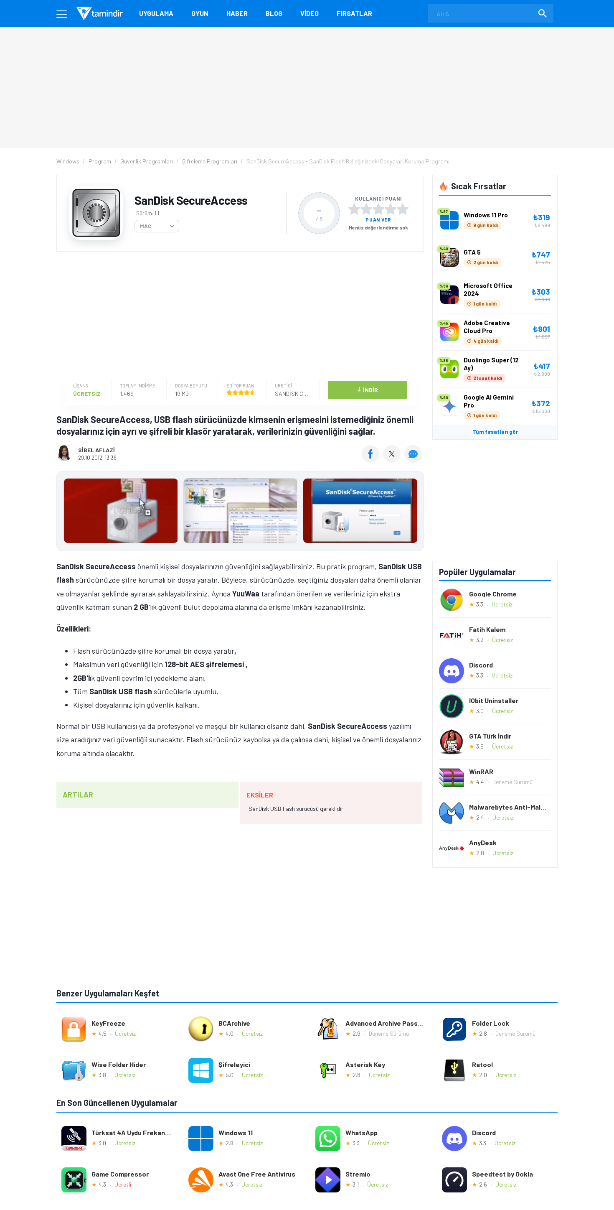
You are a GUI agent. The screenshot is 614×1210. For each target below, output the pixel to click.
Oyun (199, 13)
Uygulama (156, 13)
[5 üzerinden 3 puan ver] (378, 209)
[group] (240, 512)
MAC (145, 226)
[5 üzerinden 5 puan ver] (402, 209)
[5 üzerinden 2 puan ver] (366, 209)
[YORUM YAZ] (414, 459)
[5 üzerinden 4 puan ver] (390, 209)
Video (309, 13)
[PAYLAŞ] (372, 459)
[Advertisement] (238, 316)
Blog (274, 13)
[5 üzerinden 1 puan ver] (354, 209)
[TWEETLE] (393, 459)
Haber (237, 13)
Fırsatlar (354, 13)
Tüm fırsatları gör (495, 431)
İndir (367, 389)
